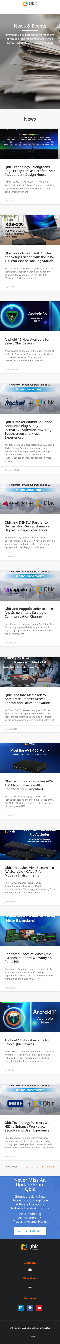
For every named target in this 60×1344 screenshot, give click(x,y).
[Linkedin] (21, 1308)
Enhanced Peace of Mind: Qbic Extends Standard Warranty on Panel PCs (28, 958)
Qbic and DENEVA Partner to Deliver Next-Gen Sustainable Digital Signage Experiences (27, 526)
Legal (32, 1336)
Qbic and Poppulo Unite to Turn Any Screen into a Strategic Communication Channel (29, 612)
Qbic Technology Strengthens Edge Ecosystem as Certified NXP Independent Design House (30, 171)
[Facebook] (30, 1308)
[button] (30, 11)
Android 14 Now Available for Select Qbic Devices (27, 1042)
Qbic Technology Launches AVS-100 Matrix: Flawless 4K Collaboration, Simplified (29, 785)
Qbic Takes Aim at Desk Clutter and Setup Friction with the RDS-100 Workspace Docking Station (29, 257)
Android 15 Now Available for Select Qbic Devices (27, 341)
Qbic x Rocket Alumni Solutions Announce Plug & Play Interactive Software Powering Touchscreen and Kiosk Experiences (28, 429)
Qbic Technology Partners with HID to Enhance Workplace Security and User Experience (28, 1126)
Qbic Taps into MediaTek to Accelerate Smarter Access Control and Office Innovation (27, 699)
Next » (50, 1166)
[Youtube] (39, 1308)
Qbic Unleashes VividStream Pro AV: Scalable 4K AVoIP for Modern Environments (29, 871)
